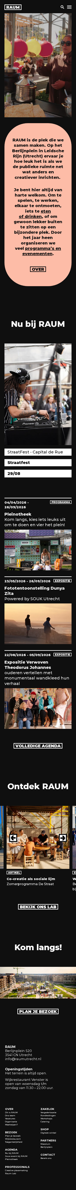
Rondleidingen (48, 1115)
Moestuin (45, 1144)
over (38, 269)
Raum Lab (10, 1173)
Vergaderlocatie (48, 1112)
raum (13, 7)
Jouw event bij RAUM (16, 1156)
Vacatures (10, 1118)
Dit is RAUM (11, 1112)
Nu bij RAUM (11, 1153)
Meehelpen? (11, 1124)
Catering (45, 1121)
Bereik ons (46, 1158)
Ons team (10, 1115)
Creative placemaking (16, 1170)
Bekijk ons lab (38, 906)
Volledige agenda (38, 745)
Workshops (46, 1118)
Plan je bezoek (38, 1011)
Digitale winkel (48, 1132)
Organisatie (11, 1121)
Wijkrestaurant (13, 1139)
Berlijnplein (46, 1147)
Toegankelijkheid (13, 1142)
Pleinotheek (11, 1159)
